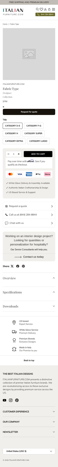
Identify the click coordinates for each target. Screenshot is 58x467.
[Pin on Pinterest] (23, 266)
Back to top (29, 360)
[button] (49, 9)
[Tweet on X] (12, 266)
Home (5, 24)
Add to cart (38, 154)
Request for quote (29, 112)
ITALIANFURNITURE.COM (13, 84)
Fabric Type (14, 24)
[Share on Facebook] (18, 266)
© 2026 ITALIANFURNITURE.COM (16, 460)
